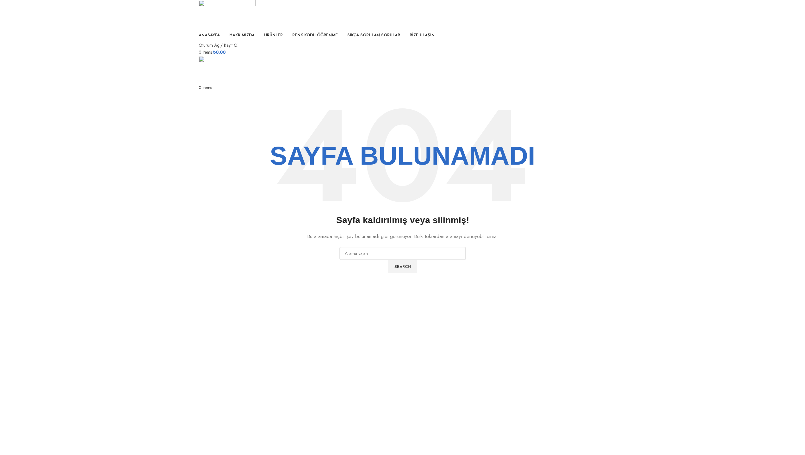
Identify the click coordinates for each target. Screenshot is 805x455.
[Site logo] (227, 13)
